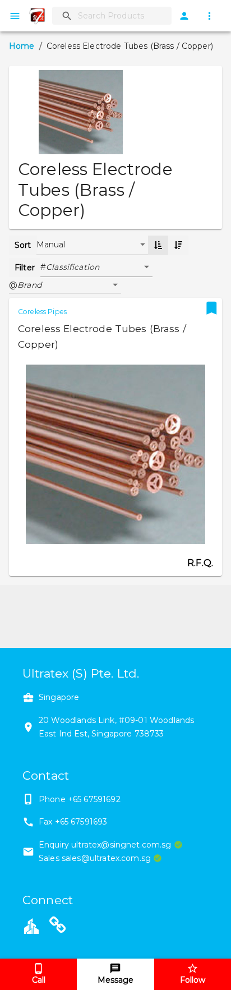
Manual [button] (51, 245)
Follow (192, 980)
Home (22, 46)
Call (38, 980)
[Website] (57, 927)
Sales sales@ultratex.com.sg (95, 858)
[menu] (14, 16)
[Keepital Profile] (31, 925)
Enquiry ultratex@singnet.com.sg (105, 845)
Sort (23, 245)
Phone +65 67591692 (80, 799)
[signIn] (184, 16)
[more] (209, 16)
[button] (99, 267)
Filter (25, 268)
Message (115, 980)
